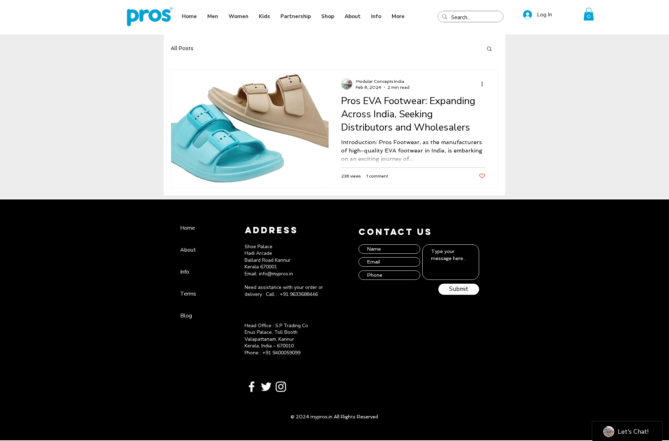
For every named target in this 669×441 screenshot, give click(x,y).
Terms (188, 294)
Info (184, 272)
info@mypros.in (276, 273)
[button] (588, 14)
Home (187, 228)
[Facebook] (252, 387)
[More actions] (484, 84)
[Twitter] (266, 387)
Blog (186, 316)
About (188, 250)
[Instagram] (281, 387)
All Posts (182, 48)
